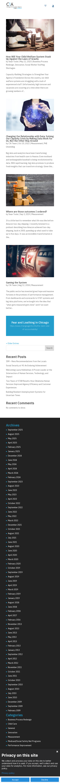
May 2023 (12, 494)
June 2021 (12, 542)
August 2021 (13, 533)
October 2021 (14, 529)
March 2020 (13, 559)
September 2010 (15, 684)
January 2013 (14, 650)
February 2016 (14, 620)
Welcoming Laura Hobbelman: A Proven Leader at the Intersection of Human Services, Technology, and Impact (29, 373)
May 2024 (12, 464)
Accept (15, 780)
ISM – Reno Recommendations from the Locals (26, 361)
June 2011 (12, 676)
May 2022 (12, 516)
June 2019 (12, 581)
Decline (44, 780)
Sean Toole (13, 61)
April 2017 (12, 615)
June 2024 (12, 460)
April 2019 (12, 585)
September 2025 (15, 430)
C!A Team (13, 143)
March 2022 (13, 520)
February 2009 (14, 710)
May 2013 (12, 637)
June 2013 (12, 632)
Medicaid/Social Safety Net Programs (24, 741)
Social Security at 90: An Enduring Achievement (26, 365)
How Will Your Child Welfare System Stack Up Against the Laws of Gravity (28, 57)
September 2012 (15, 654)
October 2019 (14, 568)
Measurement (37, 143)
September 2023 (15, 481)
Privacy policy (8, 773)
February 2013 (14, 645)
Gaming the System (16, 282)
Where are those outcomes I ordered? (26, 211)
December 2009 (15, 702)
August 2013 (13, 628)
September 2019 (15, 572)
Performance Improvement (20, 745)
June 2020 (12, 550)
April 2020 (12, 555)
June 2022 (12, 512)
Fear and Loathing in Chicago (30, 322)
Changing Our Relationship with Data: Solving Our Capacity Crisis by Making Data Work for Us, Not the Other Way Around (30, 138)
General (11, 728)
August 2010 (13, 689)
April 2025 (12, 442)
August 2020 (13, 546)
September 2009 (15, 706)
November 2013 (15, 624)
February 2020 (14, 563)
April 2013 (12, 641)
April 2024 (12, 468)
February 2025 (14, 447)
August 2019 (13, 576)
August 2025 (13, 434)
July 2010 (12, 693)
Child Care (12, 724)
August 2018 (13, 602)
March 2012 (13, 663)
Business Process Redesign (20, 719)
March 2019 (13, 589)
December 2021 (15, 525)
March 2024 (13, 473)
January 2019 (14, 598)
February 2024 (14, 477)
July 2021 (12, 537)
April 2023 (12, 499)
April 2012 (12, 658)
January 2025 (14, 451)
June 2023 (12, 490)
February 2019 (14, 594)
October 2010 (14, 680)
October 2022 (14, 503)
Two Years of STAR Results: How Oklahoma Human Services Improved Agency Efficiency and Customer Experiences (28, 384)
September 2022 (15, 507)
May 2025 (12, 438)
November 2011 (15, 667)
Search (49, 348)
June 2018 (12, 607)
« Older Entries (12, 343)
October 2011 (14, 671)
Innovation (19, 65)
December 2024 (15, 455)
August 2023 (13, 486)
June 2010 (12, 697)
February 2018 (14, 611)
